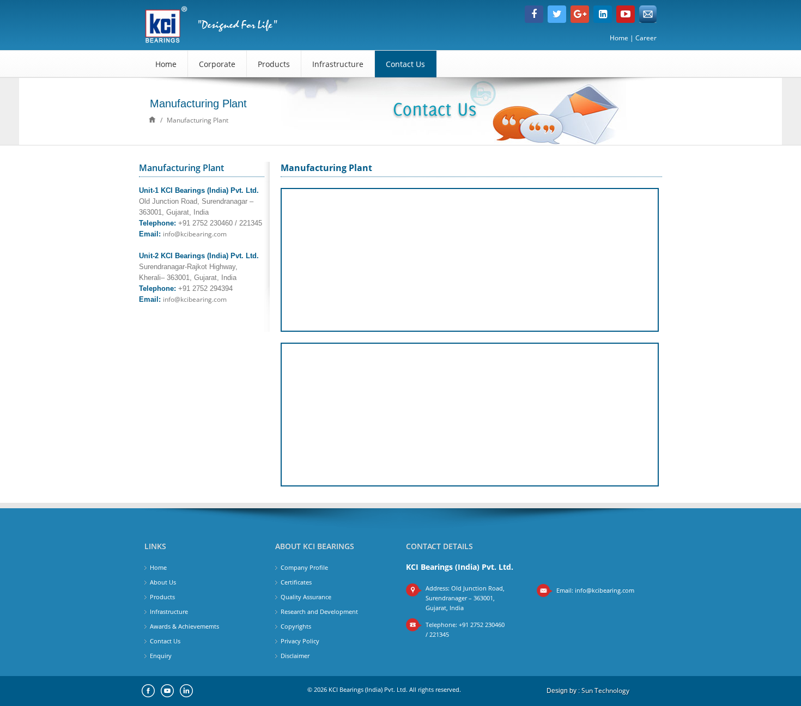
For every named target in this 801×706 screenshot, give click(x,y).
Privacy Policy (300, 641)
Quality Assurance (306, 597)
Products (274, 64)
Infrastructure (337, 64)
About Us (163, 582)
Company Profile (304, 567)
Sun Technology (605, 690)
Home (619, 37)
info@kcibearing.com (195, 234)
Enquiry (161, 656)
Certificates (296, 582)
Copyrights (296, 626)
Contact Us (405, 64)
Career (646, 37)
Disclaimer (295, 656)
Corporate (217, 64)
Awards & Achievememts (184, 626)
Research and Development (319, 611)
